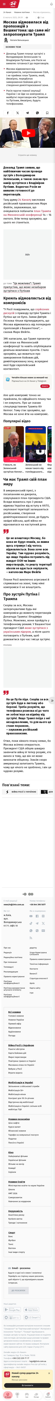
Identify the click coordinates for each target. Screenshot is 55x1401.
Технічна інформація (39, 964)
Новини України (16, 1020)
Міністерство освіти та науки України (26, 1185)
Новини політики (22, 12)
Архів (32, 983)
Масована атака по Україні (21, 1065)
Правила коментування (40, 959)
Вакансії (33, 974)
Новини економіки (19, 1119)
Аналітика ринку (16, 1215)
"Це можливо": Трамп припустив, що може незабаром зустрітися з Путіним (24, 287)
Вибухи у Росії (15, 1069)
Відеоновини (14, 1028)
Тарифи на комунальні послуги (23, 1134)
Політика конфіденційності (12, 982)
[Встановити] (27, 1380)
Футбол (12, 1240)
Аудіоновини (14, 1031)
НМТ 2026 (12, 1193)
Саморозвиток (15, 1197)
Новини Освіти (16, 1181)
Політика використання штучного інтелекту (14, 989)
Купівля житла (15, 1219)
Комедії (12, 1168)
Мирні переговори (17, 1057)
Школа (11, 1189)
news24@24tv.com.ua (14, 904)
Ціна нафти (13, 1123)
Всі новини (14, 1012)
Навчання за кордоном (19, 1201)
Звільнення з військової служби (23, 1086)
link (31, 916)
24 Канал (7, 12)
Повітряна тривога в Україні (22, 1061)
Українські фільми (17, 1160)
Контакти (34, 969)
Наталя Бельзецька (19, 40)
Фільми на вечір (16, 1164)
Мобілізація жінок (17, 1094)
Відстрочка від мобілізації (21, 1102)
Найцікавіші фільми (18, 1156)
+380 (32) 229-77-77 (20, 1358)
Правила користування (14, 977)
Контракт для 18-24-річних (21, 1098)
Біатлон (12, 1248)
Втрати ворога (15, 1073)
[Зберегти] (47, 113)
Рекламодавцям (11, 972)
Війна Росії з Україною (21, 1045)
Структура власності (39, 978)
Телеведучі (8, 967)
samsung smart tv (32, 1317)
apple (32, 1309)
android (12, 1309)
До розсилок (18, 1291)
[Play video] (28, 133)
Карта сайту (35, 988)
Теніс (10, 1244)
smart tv (12, 1317)
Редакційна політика (13, 957)
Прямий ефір (14, 1023)
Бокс (10, 1236)
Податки (12, 1139)
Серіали (12, 1172)
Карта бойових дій (17, 1053)
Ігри (31, 993)
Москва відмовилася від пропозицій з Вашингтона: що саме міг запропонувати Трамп (42, 12)
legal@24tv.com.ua (37, 1361)
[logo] (12, 4)
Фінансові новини (17, 1131)
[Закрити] (49, 1373)
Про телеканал (10, 962)
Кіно (10, 1152)
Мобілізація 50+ (15, 1090)
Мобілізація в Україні (20, 1082)
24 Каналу (24, 199)
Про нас (7, 948)
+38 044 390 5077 (38, 904)
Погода (11, 1035)
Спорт (11, 1232)
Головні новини (16, 1016)
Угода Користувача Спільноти (38, 954)
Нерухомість (15, 1211)
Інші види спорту (16, 1252)
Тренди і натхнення (17, 1223)
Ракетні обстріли (16, 1049)
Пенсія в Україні (16, 1142)
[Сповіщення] (51, 4)
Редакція (8, 953)
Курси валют (14, 1127)
